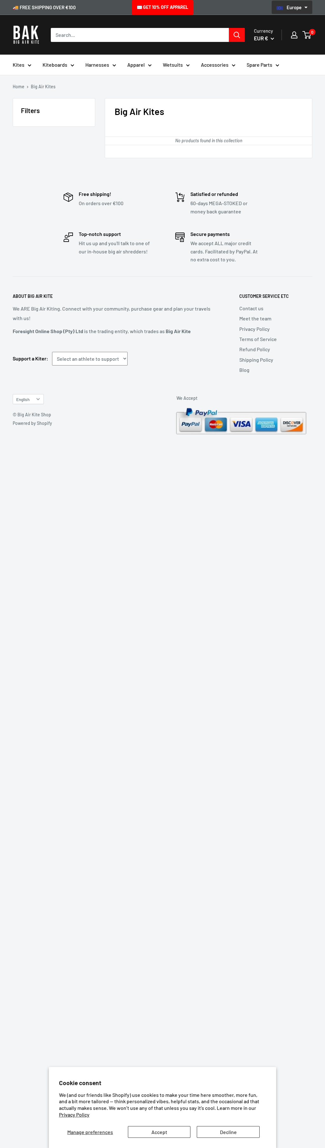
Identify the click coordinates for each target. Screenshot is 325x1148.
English (23, 399)
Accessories (215, 65)
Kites (18, 65)
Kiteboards (55, 65)
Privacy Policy (74, 1114)
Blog (244, 370)
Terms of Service (258, 339)
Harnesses (97, 65)
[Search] (237, 35)
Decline (228, 1132)
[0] (307, 35)
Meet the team (255, 318)
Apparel (136, 65)
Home (18, 86)
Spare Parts (259, 65)
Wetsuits (173, 65)
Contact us (251, 308)
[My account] (294, 34)
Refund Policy (254, 349)
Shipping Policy (256, 360)
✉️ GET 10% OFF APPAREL (162, 7)
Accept (159, 1132)
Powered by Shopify (32, 423)
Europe (294, 7)
